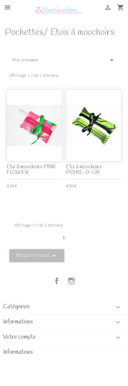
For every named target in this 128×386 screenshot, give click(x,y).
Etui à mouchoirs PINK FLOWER (31, 169)
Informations (18, 352)
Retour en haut (37, 256)
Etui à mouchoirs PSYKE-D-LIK (84, 169)
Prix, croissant (64, 60)
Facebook (57, 281)
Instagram (71, 281)
